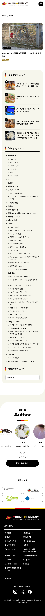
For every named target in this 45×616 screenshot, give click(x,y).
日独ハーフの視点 (16, 240)
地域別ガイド (13, 155)
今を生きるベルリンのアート (20, 262)
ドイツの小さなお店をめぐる (20, 295)
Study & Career (14, 321)
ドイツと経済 (14, 358)
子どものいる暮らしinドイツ (20, 276)
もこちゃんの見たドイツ (19, 292)
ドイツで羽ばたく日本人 (19, 340)
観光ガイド (12, 182)
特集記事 (8, 533)
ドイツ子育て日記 (16, 289)
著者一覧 (8, 578)
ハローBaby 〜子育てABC (19, 308)
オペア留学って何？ (17, 337)
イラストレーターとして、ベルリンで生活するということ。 (24, 332)
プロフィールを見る (22, 446)
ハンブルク (14, 169)
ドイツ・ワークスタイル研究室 (21, 325)
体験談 (10, 206)
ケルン (12, 172)
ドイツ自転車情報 (16, 193)
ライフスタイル (14, 189)
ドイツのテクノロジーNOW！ (20, 347)
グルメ (10, 179)
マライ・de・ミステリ (18, 247)
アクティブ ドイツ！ (17, 311)
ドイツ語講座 (13, 202)
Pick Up (11, 354)
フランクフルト (15, 166)
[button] (19, 455)
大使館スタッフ (14, 216)
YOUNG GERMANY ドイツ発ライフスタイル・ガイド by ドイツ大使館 (22, 518)
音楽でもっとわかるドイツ (19, 237)
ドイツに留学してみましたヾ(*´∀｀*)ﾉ (24, 344)
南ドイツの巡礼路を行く (19, 318)
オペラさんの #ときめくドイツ (21, 230)
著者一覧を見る (22, 463)
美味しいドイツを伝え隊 (19, 299)
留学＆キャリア (14, 186)
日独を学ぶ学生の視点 (18, 328)
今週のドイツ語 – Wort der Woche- (22, 213)
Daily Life (11, 273)
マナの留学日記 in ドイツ (19, 350)
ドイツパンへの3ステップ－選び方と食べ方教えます (27, 122)
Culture (11, 223)
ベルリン (13, 159)
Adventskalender (15, 220)
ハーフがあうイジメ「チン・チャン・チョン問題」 (27, 110)
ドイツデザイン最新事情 (19, 269)
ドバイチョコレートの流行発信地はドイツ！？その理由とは (27, 85)
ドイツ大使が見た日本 (18, 243)
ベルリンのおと (15, 227)
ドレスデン (14, 176)
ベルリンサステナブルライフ (20, 285)
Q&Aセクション (14, 209)
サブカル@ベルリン (17, 266)
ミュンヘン (14, 162)
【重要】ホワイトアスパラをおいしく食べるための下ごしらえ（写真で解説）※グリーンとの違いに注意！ (27, 136)
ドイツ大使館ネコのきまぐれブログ (21, 361)
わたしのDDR (15, 250)
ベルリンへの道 (15, 234)
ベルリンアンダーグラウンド (20, 253)
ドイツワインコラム (17, 314)
